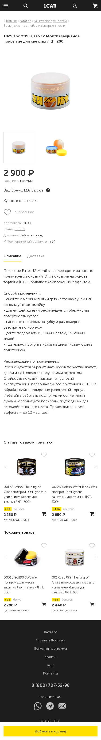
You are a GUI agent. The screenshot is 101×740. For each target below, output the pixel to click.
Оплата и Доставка (50, 640)
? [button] (48, 190)
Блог (50, 665)
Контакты (50, 673)
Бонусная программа (50, 649)
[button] (50, 731)
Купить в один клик (20, 200)
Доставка (35, 256)
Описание (12, 256)
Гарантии (50, 657)
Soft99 (20, 229)
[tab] (12, 256)
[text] (74, 6)
